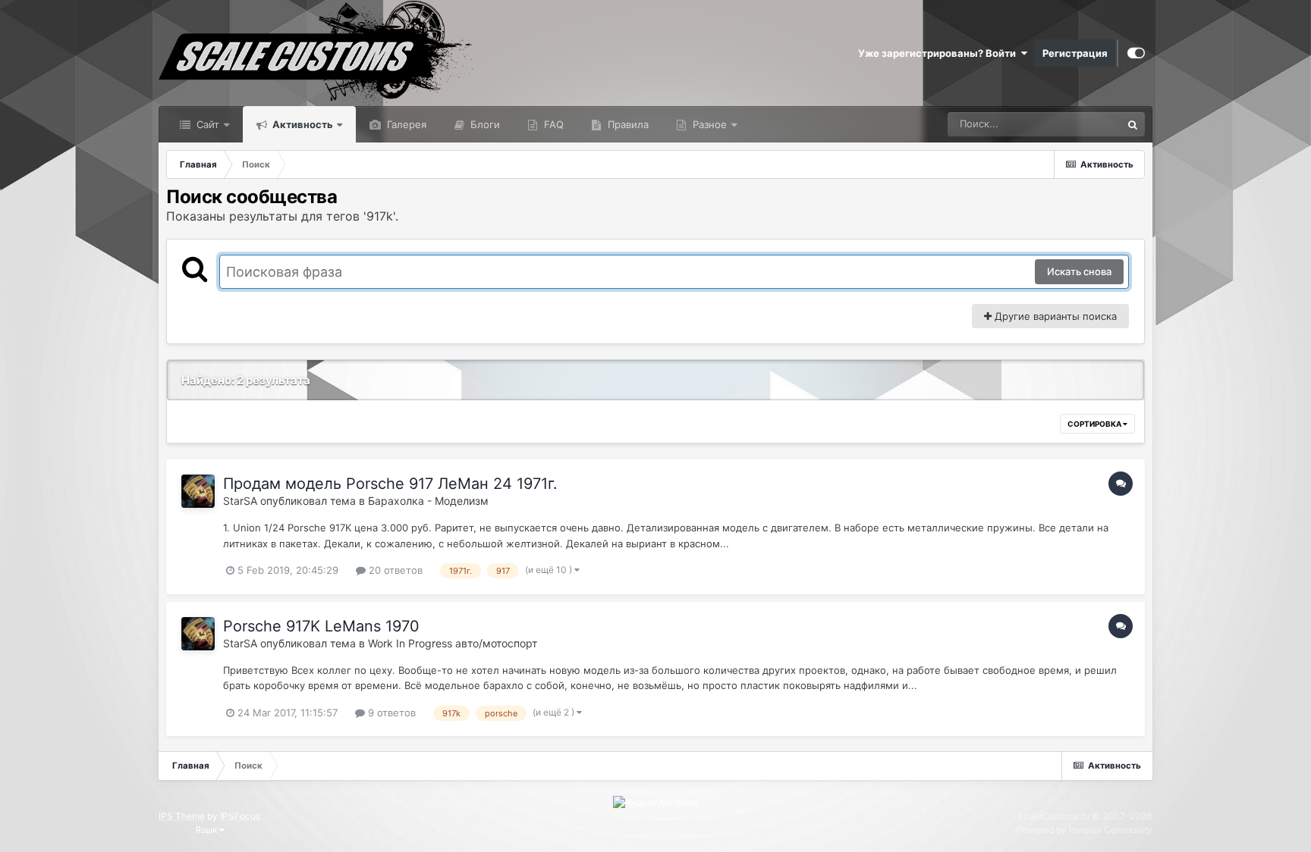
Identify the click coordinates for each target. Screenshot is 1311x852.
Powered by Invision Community (1084, 829)
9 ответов (390, 712)
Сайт (206, 124)
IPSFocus (240, 816)
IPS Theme (182, 816)
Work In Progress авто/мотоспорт (452, 643)
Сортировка (1095, 423)
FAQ (552, 124)
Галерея (405, 124)
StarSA (240, 500)
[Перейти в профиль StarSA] (198, 491)
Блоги (483, 124)
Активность (301, 124)
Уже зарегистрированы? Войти (939, 53)
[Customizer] (1136, 53)
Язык (207, 829)
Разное (708, 124)
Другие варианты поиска (1054, 316)
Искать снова (1079, 271)
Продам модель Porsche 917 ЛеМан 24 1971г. (390, 484)
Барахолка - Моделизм (428, 500)
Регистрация (1075, 53)
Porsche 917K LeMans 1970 (321, 626)
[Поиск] (1133, 124)
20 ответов (394, 570)
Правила (627, 124)
